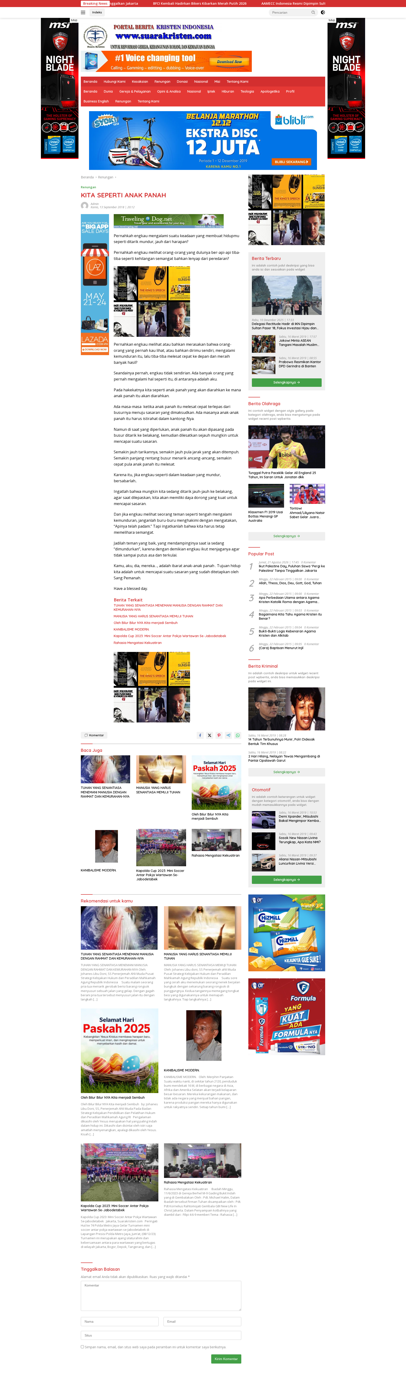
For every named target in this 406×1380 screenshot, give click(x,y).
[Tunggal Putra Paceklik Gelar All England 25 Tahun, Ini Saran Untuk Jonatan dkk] (286, 446)
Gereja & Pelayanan (135, 91)
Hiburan (228, 91)
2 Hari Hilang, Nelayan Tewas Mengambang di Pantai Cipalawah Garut (284, 758)
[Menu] (84, 12)
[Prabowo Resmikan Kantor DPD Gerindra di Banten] (263, 365)
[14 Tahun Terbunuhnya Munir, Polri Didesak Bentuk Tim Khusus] (286, 708)
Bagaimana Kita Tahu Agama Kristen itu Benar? (290, 616)
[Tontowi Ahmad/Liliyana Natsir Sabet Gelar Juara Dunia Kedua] (307, 494)
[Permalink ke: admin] (84, 205)
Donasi (182, 81)
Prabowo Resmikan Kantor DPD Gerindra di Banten (300, 364)
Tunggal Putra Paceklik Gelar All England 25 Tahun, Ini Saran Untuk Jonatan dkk (282, 475)
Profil (290, 91)
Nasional (201, 81)
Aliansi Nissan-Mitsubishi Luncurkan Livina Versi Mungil (297, 861)
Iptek (211, 91)
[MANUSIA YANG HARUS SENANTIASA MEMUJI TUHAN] (161, 769)
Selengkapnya (285, 382)
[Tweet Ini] (209, 735)
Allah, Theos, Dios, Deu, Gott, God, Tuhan (290, 583)
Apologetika (270, 91)
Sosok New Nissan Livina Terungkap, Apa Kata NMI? (300, 840)
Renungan (162, 81)
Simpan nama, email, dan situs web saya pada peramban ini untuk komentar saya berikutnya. (155, 1347)
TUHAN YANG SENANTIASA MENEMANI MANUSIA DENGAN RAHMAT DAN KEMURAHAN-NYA (168, 607)
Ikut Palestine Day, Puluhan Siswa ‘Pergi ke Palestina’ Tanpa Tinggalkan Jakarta (292, 568)
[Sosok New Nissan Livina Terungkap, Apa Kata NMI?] (263, 841)
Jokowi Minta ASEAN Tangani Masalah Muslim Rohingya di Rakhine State (299, 342)
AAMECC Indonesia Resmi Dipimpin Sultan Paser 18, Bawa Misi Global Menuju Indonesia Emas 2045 (257, 3)
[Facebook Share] (200, 735)
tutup (74, 20)
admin (95, 204)
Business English (96, 101)
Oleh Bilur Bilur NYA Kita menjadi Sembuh (146, 623)
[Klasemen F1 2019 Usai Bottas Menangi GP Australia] (266, 496)
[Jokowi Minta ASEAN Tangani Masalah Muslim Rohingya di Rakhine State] (263, 344)
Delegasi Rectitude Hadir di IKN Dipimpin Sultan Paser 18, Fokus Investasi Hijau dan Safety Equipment (284, 326)
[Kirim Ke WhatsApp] (237, 735)
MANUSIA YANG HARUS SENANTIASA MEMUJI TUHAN (153, 616)
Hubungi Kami (114, 81)
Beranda (90, 81)
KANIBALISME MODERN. (131, 629)
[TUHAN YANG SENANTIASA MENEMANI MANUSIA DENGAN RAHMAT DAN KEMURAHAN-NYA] (106, 769)
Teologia (247, 91)
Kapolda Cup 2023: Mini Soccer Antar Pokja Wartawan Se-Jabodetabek (170, 636)
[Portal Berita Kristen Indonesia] (151, 36)
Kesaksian (140, 81)
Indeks (97, 12)
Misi (217, 81)
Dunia (108, 91)
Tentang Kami (237, 81)
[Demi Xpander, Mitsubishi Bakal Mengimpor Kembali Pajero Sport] (263, 820)
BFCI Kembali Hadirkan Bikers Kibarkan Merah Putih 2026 (115, 3)
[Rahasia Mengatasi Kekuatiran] (217, 840)
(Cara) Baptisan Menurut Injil (281, 648)
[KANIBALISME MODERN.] (106, 847)
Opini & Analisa (169, 91)
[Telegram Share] (228, 735)
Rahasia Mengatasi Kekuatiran (138, 643)
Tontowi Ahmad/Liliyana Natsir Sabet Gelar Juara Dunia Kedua (307, 512)
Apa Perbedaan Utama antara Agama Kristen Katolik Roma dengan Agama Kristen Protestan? (289, 600)
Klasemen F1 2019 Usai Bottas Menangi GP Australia (265, 516)
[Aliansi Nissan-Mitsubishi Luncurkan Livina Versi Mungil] (263, 862)
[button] (313, 12)
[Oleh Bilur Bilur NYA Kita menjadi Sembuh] (217, 782)
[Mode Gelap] (322, 12)
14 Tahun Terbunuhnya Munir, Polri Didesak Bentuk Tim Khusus (281, 741)
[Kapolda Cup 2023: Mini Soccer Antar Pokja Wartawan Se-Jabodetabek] (161, 847)
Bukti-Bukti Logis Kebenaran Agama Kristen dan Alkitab (287, 633)
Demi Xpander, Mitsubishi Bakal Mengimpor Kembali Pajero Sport (299, 818)
